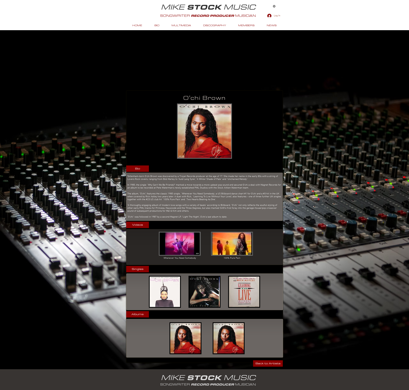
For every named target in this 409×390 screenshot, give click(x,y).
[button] (137, 168)
